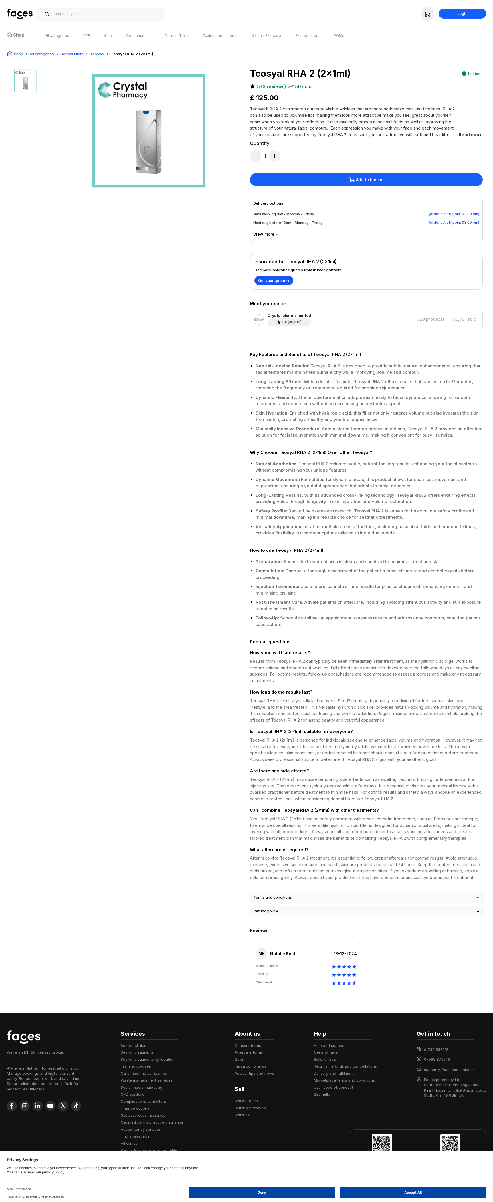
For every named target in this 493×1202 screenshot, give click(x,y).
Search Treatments (137, 1052)
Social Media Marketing (141, 1087)
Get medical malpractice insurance (152, 1122)
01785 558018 (436, 1049)
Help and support (329, 1045)
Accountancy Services (141, 1129)
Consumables (138, 35)
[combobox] (107, 14)
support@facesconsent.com (449, 1069)
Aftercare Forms (249, 1052)
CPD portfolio (132, 1094)
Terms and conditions (273, 897)
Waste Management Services (147, 1080)
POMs (339, 35)
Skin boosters (307, 35)
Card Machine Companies (144, 1073)
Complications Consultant (143, 1101)
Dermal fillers (176, 35)
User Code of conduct (333, 1087)
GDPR (239, 1059)
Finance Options (135, 1108)
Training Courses (136, 1066)
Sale (108, 35)
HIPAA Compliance (251, 1066)
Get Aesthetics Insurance (143, 1115)
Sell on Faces (246, 1100)
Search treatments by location (148, 1059)
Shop (18, 54)
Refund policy (266, 911)
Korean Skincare (266, 35)
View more (263, 234)
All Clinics (129, 1143)
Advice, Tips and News (254, 1073)
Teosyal (97, 54)
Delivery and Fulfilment (334, 1073)
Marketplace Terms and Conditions (344, 1080)
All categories (57, 35)
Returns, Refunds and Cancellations (345, 1066)
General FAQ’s (326, 1052)
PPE (86, 35)
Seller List (242, 1114)
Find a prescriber (136, 1136)
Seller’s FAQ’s (325, 1059)
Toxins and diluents (220, 35)
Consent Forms (248, 1045)
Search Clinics (133, 1045)
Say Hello (322, 1094)
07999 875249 (437, 1059)
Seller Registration (250, 1108)
